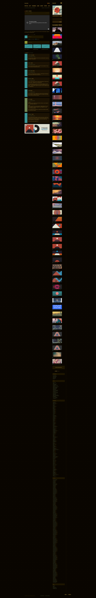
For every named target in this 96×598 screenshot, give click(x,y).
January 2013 (54, 531)
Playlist (57, 3)
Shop (30, 5)
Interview (54, 434)
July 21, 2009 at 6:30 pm (31, 100)
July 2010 (54, 552)
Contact (41, 5)
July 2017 (54, 494)
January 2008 (54, 573)
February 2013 (54, 530)
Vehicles (54, 470)
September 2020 (55, 479)
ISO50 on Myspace (55, 387)
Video (34, 34)
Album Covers (54, 403)
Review (54, 458)
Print (53, 451)
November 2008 (55, 566)
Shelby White (54, 377)
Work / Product (68, 594)
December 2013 (55, 523)
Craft (53, 414)
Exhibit (54, 420)
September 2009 (55, 559)
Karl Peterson (54, 391)
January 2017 (54, 498)
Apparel (54, 405)
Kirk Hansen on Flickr (55, 392)
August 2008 (54, 568)
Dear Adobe (54, 415)
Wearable (54, 472)
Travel (53, 466)
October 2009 (54, 558)
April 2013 (54, 529)
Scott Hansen (54, 375)
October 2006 (54, 582)
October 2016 (54, 500)
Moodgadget (54, 396)
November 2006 (55, 581)
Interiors (54, 433)
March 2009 (54, 563)
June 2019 (54, 481)
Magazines (54, 440)
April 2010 (54, 554)
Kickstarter (54, 437)
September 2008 (55, 567)
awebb (29, 90)
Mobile (53, 443)
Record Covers (54, 457)
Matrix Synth (54, 393)
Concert (54, 412)
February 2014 (54, 522)
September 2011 (55, 542)
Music (53, 444)
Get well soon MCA (27, 31)
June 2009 (54, 561)
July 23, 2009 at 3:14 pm (31, 115)
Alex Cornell (54, 382)
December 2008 (55, 565)
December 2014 (55, 515)
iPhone (54, 435)
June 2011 (54, 544)
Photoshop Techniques (55, 449)
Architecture (54, 406)
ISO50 (53, 436)
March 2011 (54, 546)
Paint (53, 447)
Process (54, 452)
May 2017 (54, 495)
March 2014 (54, 521)
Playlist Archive (57, 16)
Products (54, 454)
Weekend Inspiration (55, 474)
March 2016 (54, 505)
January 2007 (54, 580)
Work (53, 475)
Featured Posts (57, 25)
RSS (48, 3)
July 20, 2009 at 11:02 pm (31, 64)
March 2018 (54, 488)
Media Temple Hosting (57, 371)
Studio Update (54, 464)
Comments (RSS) (47, 595)
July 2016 (54, 502)
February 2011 (54, 547)
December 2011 (55, 540)
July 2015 (54, 510)
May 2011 (54, 545)
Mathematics (54, 441)
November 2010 (55, 549)
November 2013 (55, 524)
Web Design (54, 473)
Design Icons (54, 416)
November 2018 (55, 484)
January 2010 (54, 556)
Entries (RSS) (42, 595)
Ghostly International (55, 385)
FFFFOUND (54, 384)
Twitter (45, 5)
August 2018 (54, 485)
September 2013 (55, 525)
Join (49, 5)
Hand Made (54, 428)
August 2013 (54, 526)
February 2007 (54, 579)
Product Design (55, 453)
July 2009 (54, 560)
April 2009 (54, 562)
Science (54, 459)
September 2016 (55, 501)
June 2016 (54, 503)
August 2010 (54, 551)
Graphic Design (55, 426)
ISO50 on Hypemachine (55, 386)
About (38, 5)
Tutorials (54, 467)
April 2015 (54, 512)
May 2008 (54, 570)
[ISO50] (27, 3)
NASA (53, 445)
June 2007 (54, 576)
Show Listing (54, 460)
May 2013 (54, 528)
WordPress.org (54, 588)
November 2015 (55, 507)
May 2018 (54, 487)
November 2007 (55, 574)
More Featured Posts (58, 367)
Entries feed (54, 587)
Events (54, 419)
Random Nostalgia (55, 456)
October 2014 (54, 516)
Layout (54, 438)
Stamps (54, 463)
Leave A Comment (30, 52)
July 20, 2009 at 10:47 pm (31, 56)
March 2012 (54, 538)
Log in (53, 586)
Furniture (54, 423)
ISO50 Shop (54, 389)
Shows (54, 461)
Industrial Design (55, 430)
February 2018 (54, 489)
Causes (54, 410)
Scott (28, 34)
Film (53, 421)
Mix (53, 442)
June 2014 (54, 519)
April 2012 (54, 537)
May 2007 (54, 577)
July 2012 (54, 535)
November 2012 (55, 532)
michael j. (30, 78)
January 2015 (54, 514)
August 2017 (54, 493)
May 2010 (54, 553)
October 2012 (54, 533)
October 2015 (54, 508)
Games (54, 424)
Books (53, 408)
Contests (54, 413)
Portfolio (26, 5)
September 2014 (55, 517)
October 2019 (54, 480)
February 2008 (54, 572)
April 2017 (54, 496)
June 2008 (54, 569)
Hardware (54, 429)
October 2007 (54, 575)
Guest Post (54, 427)
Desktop (54, 417)
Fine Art (54, 422)
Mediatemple (54, 394)
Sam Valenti (54, 378)
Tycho (53, 468)
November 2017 (55, 491)
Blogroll (54, 407)
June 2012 (54, 536)
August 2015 (54, 509)
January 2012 (54, 539)
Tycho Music (34, 5)
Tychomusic (54, 398)
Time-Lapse (54, 465)
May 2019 (54, 482)
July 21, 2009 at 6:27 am (31, 72)
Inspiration (54, 431)
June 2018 (54, 486)
